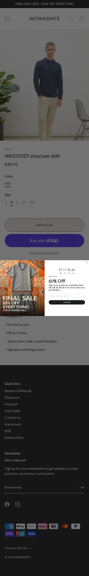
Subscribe (66, 302)
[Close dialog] (87, 262)
